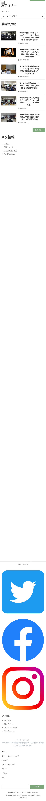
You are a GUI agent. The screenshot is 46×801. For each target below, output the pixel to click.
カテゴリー (5, 11)
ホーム (4, 752)
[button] (39, 130)
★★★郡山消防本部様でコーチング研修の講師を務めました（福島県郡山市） (29, 85)
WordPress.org (9, 731)
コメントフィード (10, 727)
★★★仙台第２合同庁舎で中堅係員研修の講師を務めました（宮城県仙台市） (29, 117)
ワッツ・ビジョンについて (10, 756)
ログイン (7, 720)
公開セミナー (6, 760)
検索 (3, 777)
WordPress (16, 795)
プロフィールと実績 (8, 764)
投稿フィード (9, 724)
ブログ (4, 769)
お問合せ (4, 773)
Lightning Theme (27, 795)
